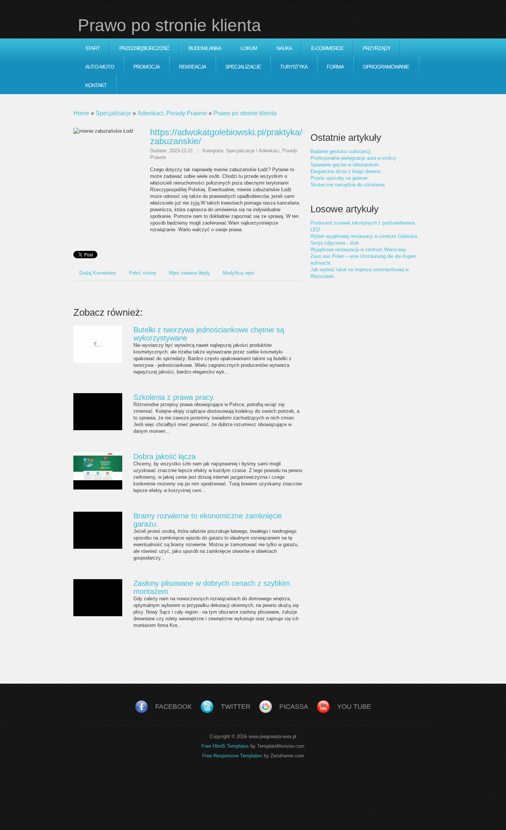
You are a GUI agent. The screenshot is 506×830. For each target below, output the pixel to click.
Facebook (173, 706)
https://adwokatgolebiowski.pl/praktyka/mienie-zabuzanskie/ (240, 136)
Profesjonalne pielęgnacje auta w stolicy (353, 158)
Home (81, 113)
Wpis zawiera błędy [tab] (189, 273)
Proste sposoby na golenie (338, 178)
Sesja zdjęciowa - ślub (334, 243)
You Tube (354, 706)
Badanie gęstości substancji (340, 151)
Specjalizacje (113, 113)
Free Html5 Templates (225, 746)
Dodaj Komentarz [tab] (97, 273)
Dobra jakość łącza (164, 456)
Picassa (293, 706)
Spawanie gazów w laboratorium (344, 164)
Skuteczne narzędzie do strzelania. (348, 184)
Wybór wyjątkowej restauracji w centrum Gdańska (363, 236)
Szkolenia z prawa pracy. (174, 397)
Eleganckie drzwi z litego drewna (345, 171)
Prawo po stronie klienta (245, 113)
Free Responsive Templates (232, 755)
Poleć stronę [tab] (142, 273)
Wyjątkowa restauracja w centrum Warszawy (358, 249)
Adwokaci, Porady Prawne (172, 113)
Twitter (235, 706)
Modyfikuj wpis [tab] (238, 273)
